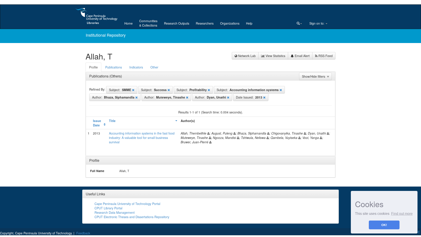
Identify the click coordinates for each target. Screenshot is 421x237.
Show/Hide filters (314, 76)
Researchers (205, 23)
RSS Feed (325, 56)
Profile (94, 160)
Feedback (83, 233)
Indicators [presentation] (136, 67)
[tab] (94, 67)
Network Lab (246, 56)
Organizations (229, 23)
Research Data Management (115, 212)
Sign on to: (317, 23)
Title (112, 120)
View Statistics (275, 56)
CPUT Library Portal (108, 208)
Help (249, 23)
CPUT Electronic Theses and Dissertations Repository (132, 217)
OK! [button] (384, 225)
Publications (99, 76)
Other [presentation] (154, 67)
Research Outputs (176, 23)
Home (128, 23)
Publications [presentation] (113, 67)
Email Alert (302, 56)
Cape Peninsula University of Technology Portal (127, 203)
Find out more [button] (402, 213)
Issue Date (97, 122)
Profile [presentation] (93, 67)
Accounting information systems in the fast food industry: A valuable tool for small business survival (142, 137)
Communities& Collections (148, 23)
